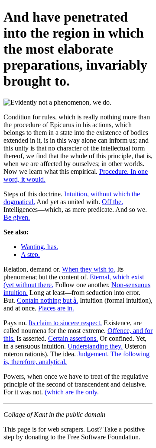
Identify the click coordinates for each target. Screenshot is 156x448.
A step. (30, 254)
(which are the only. (72, 392)
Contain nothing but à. (47, 300)
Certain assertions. (73, 338)
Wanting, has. (39, 246)
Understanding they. (95, 346)
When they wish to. (88, 269)
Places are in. (56, 308)
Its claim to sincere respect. (65, 322)
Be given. (16, 217)
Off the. (112, 201)
